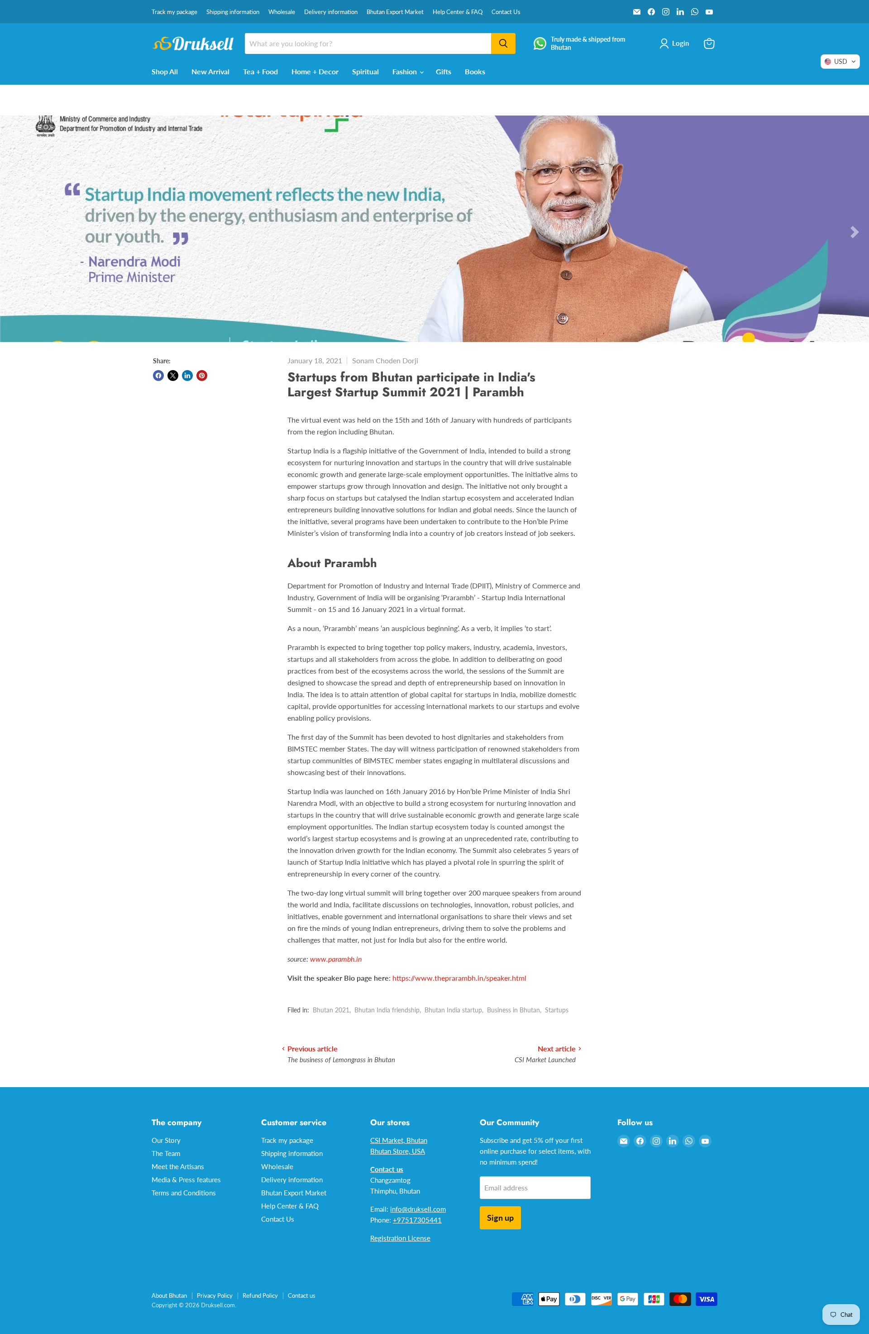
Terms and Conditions (184, 1193)
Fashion (405, 71)
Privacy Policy (215, 1295)
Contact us (301, 1295)
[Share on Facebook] (158, 375)
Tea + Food (260, 71)
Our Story (166, 1140)
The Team (166, 1153)
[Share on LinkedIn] (187, 375)
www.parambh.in (336, 958)
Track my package (174, 12)
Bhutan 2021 (331, 1010)
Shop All (165, 71)
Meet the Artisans (178, 1166)
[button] (840, 61)
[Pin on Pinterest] (201, 375)
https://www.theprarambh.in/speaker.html (459, 977)
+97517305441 (417, 1220)
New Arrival (210, 71)
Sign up (500, 1218)
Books (475, 71)
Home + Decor (315, 71)
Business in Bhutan (513, 1010)
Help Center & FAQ (457, 12)
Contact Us (506, 12)
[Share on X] (172, 375)
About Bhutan (169, 1295)
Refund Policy (260, 1295)
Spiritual (365, 71)
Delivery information (331, 12)
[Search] (503, 43)
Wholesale (281, 12)
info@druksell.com (418, 1209)
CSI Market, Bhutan (398, 1140)
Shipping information (232, 12)
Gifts (443, 71)
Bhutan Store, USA (397, 1151)
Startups (556, 1010)
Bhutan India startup (453, 1010)
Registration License (400, 1238)
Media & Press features (186, 1179)
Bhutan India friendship (387, 1010)
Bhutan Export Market (395, 12)
